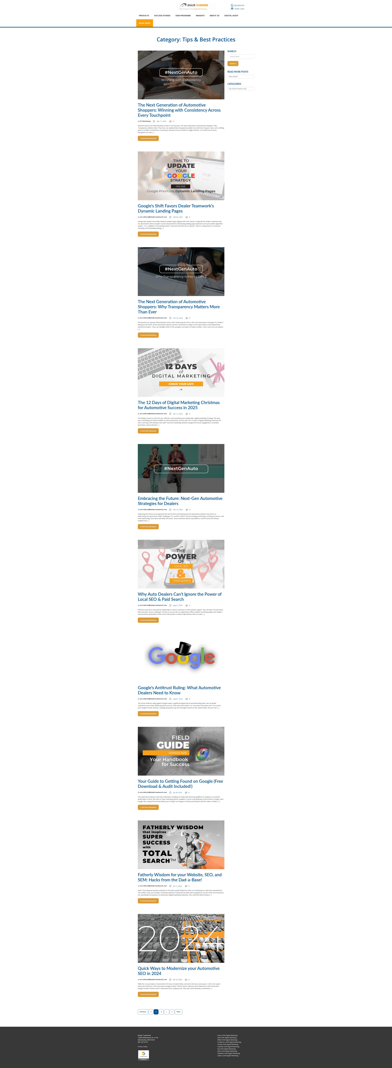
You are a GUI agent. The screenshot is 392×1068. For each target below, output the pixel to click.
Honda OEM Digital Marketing (227, 1044)
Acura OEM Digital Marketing (227, 1035)
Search (233, 63)
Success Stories (162, 15)
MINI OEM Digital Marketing (227, 1051)
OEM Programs (183, 15)
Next (178, 1012)
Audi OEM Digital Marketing (227, 1038)
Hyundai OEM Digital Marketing (228, 1047)
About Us (214, 15)
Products (144, 15)
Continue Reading (148, 138)
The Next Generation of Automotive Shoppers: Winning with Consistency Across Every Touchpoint (179, 110)
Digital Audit (231, 15)
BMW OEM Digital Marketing (227, 1040)
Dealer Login (239, 9)
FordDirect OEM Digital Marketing (229, 1042)
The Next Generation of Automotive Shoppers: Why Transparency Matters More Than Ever (179, 307)
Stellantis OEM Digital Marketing (228, 1053)
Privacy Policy (142, 1047)
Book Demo (144, 23)
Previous (143, 1012)
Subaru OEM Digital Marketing (227, 1056)
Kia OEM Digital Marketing (226, 1049)
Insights (200, 15)
